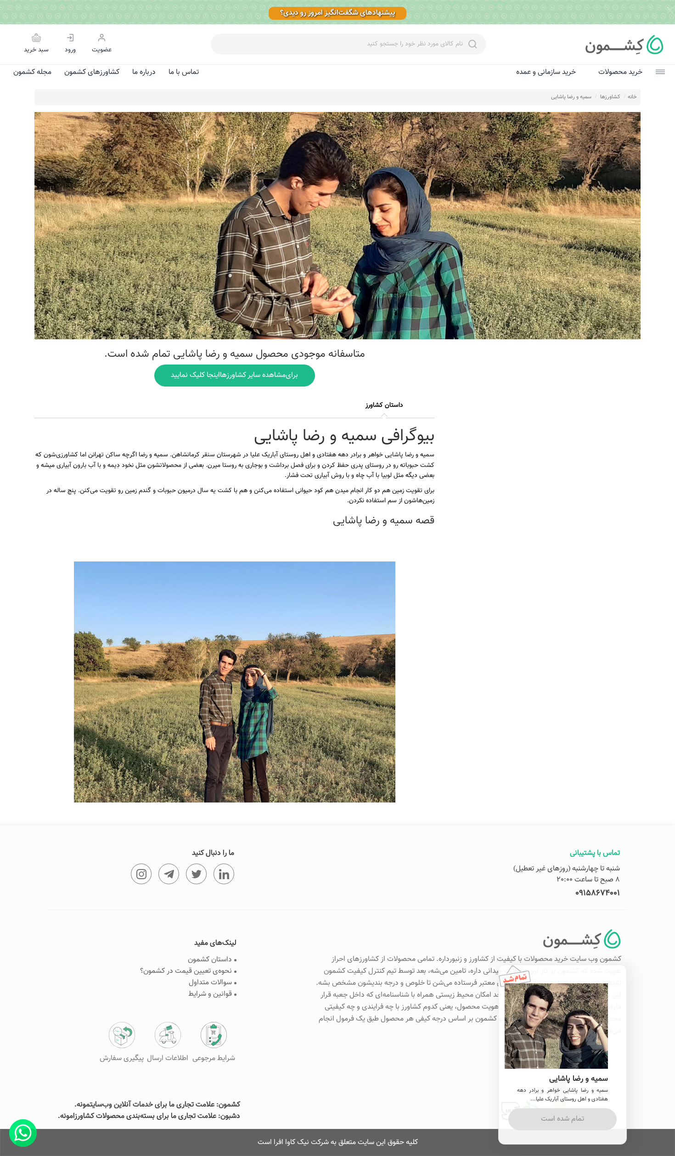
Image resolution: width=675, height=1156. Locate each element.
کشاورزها (610, 97)
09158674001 (597, 893)
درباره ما (144, 72)
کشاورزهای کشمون (91, 72)
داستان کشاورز (384, 405)
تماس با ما (184, 72)
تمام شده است (562, 1119)
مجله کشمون (32, 72)
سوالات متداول (210, 982)
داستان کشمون (210, 959)
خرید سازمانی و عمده (546, 72)
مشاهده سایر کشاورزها (234, 375)
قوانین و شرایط (210, 994)
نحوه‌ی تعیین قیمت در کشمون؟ (186, 971)
